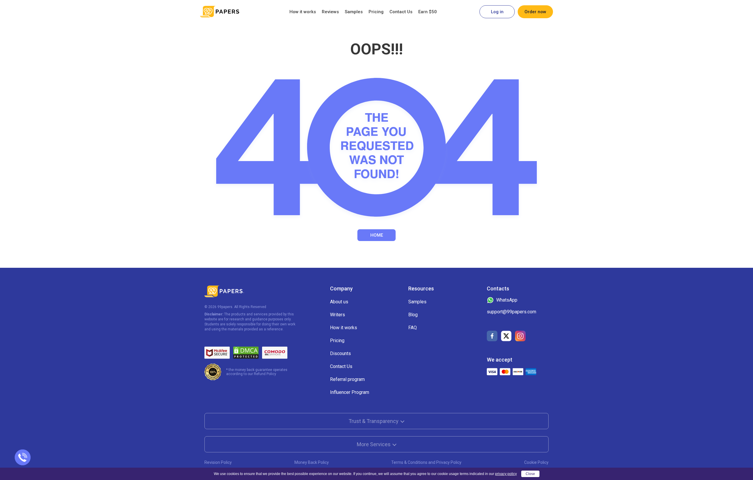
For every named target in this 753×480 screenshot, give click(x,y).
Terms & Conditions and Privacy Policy (426, 462)
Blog (413, 314)
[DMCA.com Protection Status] (246, 353)
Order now (535, 11)
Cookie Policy (536, 462)
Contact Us (400, 11)
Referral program (347, 379)
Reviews (330, 11)
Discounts (340, 353)
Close (530, 474)
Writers (337, 314)
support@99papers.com (511, 312)
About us (339, 302)
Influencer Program (349, 392)
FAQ (412, 327)
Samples (354, 11)
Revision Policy (218, 462)
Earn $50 (427, 11)
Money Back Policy (311, 462)
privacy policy (506, 474)
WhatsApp (506, 300)
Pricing (376, 11)
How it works (302, 11)
